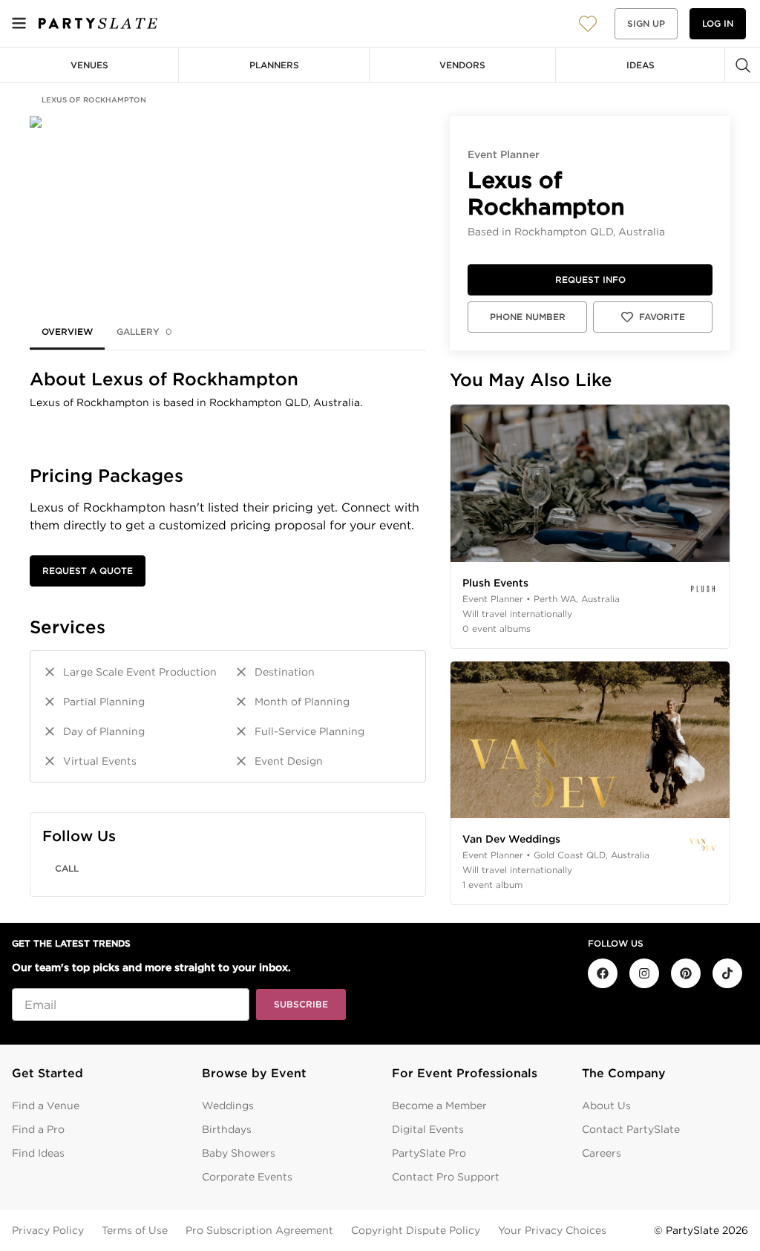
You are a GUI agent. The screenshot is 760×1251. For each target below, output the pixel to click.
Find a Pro (38, 1129)
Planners (274, 65)
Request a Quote (87, 570)
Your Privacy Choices (552, 1230)
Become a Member (439, 1105)
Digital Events (428, 1129)
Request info (590, 279)
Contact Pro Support (445, 1177)
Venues (89, 65)
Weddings (228, 1105)
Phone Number (528, 316)
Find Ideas (38, 1153)
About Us (606, 1105)
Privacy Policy (48, 1230)
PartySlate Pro (429, 1153)
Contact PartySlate (631, 1129)
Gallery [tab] (144, 331)
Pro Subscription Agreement (259, 1230)
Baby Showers (238, 1153)
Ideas (640, 65)
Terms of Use (135, 1230)
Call (67, 868)
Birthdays (227, 1129)
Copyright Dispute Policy (415, 1230)
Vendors (462, 65)
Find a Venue (45, 1105)
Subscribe (301, 1004)
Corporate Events (247, 1177)
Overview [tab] (67, 331)
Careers (601, 1153)
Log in (717, 23)
